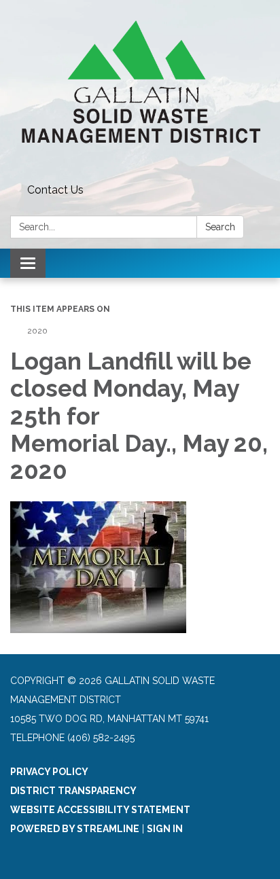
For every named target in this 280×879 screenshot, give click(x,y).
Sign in (165, 828)
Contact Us (55, 189)
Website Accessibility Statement (100, 809)
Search (220, 226)
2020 (37, 331)
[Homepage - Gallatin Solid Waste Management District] (140, 89)
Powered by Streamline (74, 828)
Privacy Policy (49, 771)
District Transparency (73, 790)
